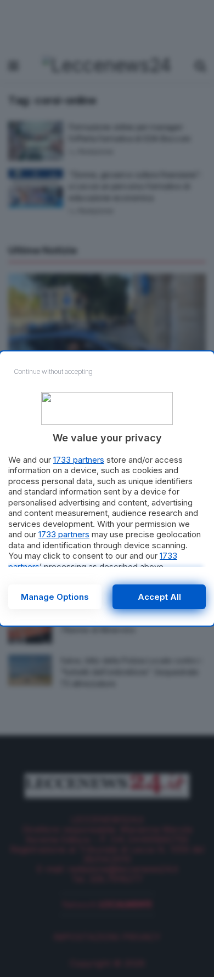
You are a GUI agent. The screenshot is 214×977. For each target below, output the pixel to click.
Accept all (159, 597)
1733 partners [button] (78, 460)
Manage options (55, 597)
